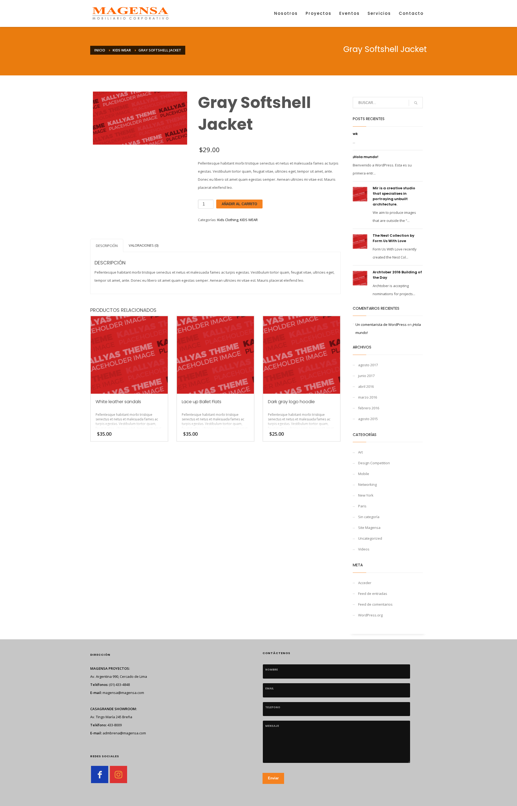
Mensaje (272, 726)
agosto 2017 (368, 364)
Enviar (273, 778)
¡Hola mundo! (365, 156)
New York (365, 495)
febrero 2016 (368, 408)
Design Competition (374, 462)
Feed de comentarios (375, 604)
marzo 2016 (367, 397)
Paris (362, 506)
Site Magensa (369, 527)
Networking (367, 484)
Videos (363, 549)
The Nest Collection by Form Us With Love (393, 238)
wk (355, 133)
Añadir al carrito (239, 204)
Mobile (363, 473)
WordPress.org (370, 615)
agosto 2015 (368, 418)
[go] (416, 103)
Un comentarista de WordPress (381, 324)
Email (269, 688)
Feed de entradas (372, 593)
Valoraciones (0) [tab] (143, 245)
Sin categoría (368, 516)
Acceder (364, 582)
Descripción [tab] (107, 245)
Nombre (271, 670)
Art (360, 452)
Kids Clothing (227, 219)
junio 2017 (366, 375)
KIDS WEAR (249, 219)
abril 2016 (366, 386)
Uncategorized (370, 538)
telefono (272, 707)
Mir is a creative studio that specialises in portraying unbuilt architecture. (394, 196)
